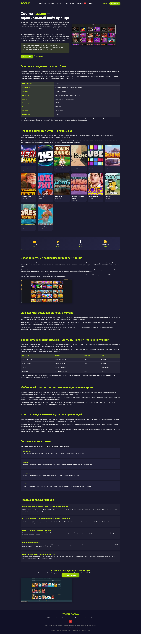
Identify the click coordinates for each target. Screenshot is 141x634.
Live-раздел (81, 3)
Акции (72, 3)
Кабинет (105, 3)
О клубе (58, 3)
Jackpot (90, 3)
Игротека (65, 3)
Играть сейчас (27, 56)
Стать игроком (114, 3)
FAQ (40, 3)
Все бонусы (39, 56)
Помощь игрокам (49, 3)
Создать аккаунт (71, 575)
